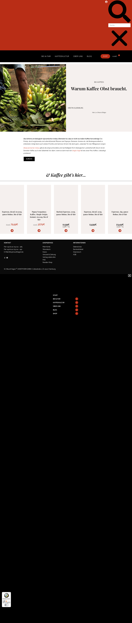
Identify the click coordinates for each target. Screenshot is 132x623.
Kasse (45, 252)
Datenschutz (77, 247)
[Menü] (10, 593)
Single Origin (76, 151)
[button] (119, 11)
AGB (74, 254)
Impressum (77, 252)
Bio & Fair (46, 56)
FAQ (44, 260)
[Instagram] (7, 257)
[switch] (6, 605)
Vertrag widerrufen (49, 257)
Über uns (78, 56)
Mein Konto (46, 247)
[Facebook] (5, 257)
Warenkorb (46, 249)
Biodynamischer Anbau (31, 148)
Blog (89, 56)
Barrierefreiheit (78, 249)
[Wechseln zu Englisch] (97, 56)
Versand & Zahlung (49, 254)
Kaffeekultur (62, 56)
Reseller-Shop (47, 262)
